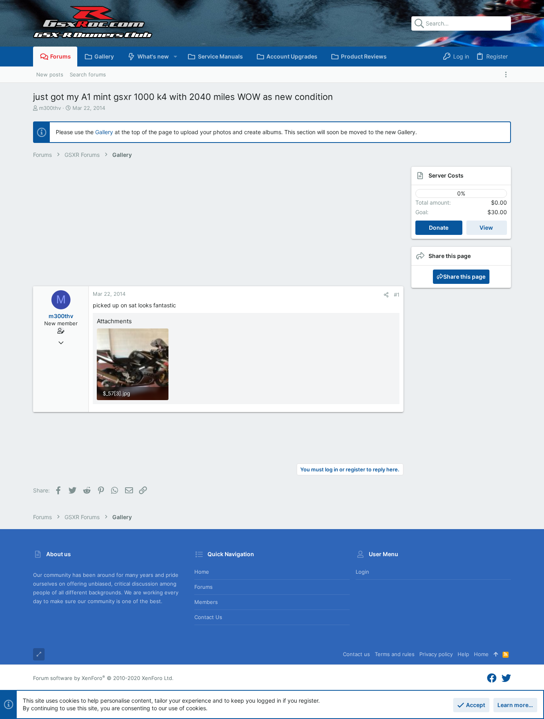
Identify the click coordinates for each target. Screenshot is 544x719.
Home (201, 572)
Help (463, 654)
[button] (175, 56)
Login (362, 572)
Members (206, 602)
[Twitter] (506, 678)
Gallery (104, 132)
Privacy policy (436, 654)
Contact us (208, 617)
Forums (203, 587)
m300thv (50, 108)
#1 (396, 294)
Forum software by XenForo (103, 678)
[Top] (495, 654)
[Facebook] (492, 678)
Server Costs (446, 175)
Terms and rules (395, 654)
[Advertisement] (210, 226)
